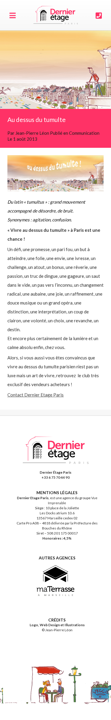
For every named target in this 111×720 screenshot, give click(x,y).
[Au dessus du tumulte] (55, 70)
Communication (84, 133)
